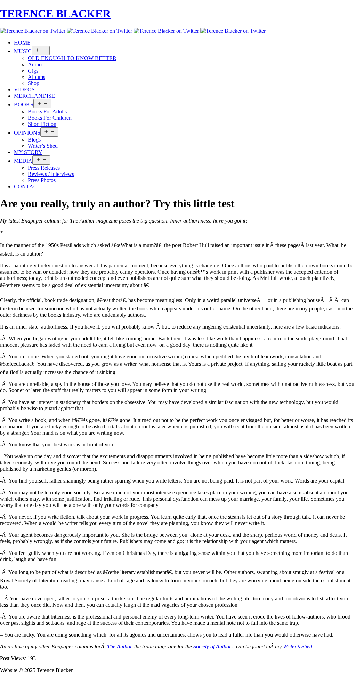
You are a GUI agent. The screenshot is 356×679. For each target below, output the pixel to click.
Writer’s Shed (43, 146)
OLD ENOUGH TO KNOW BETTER (72, 58)
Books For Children (50, 118)
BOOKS (23, 104)
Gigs (33, 71)
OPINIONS (27, 133)
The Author (119, 646)
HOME (22, 43)
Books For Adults (47, 111)
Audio (35, 64)
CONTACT (27, 186)
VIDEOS (24, 89)
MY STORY (28, 152)
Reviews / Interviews (51, 174)
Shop (33, 83)
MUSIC (23, 51)
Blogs (34, 140)
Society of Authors (213, 646)
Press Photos (42, 180)
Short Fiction (42, 124)
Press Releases (44, 168)
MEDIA (23, 161)
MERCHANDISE (34, 96)
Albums (36, 77)
